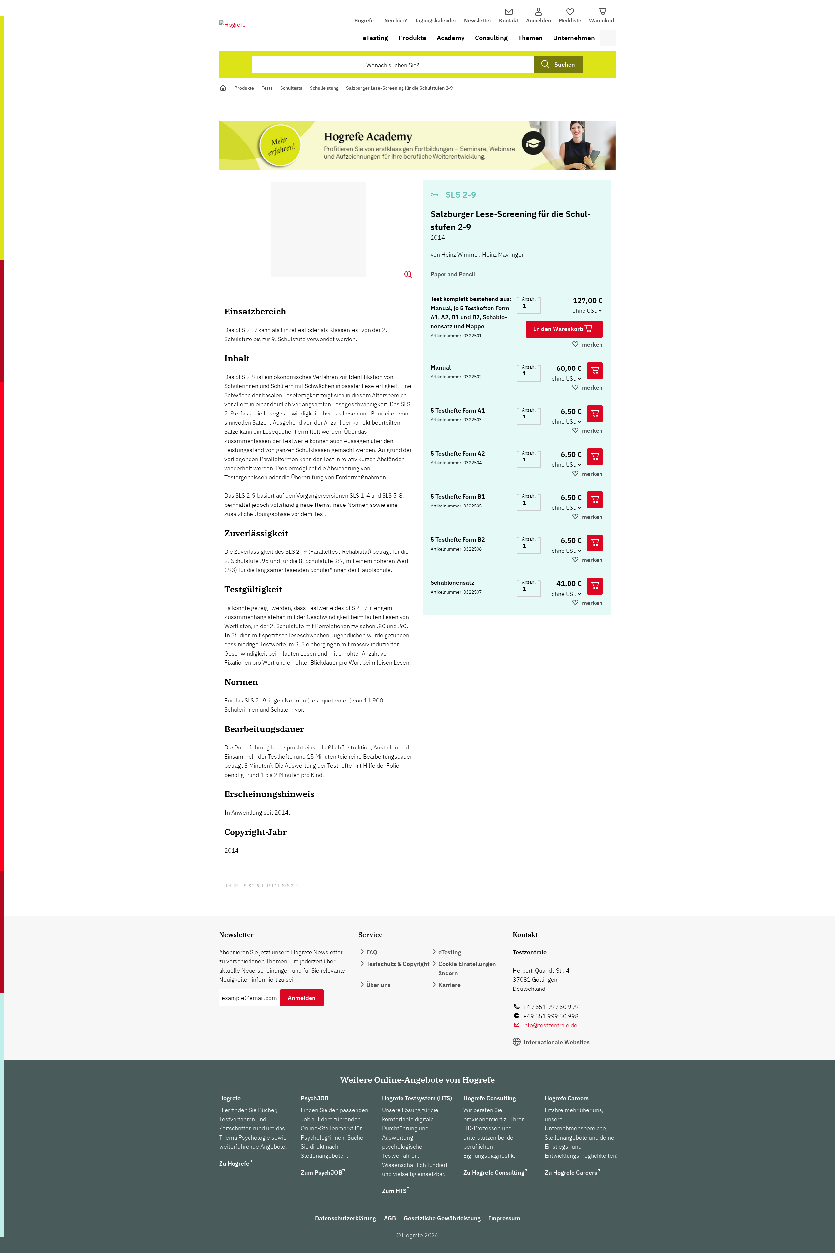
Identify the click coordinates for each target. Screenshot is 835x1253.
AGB (390, 1218)
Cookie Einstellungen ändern (467, 968)
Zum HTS (394, 1191)
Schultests (291, 88)
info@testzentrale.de (550, 1025)
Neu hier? (395, 20)
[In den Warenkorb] (595, 370)
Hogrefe (364, 20)
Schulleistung (324, 88)
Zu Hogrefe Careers (571, 1172)
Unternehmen (574, 37)
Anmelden (302, 998)
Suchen (564, 64)
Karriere (449, 985)
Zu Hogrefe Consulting (493, 1172)
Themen (530, 37)
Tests (267, 88)
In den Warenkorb (559, 329)
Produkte (412, 37)
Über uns (378, 985)
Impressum (504, 1218)
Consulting (491, 37)
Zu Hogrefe (234, 1163)
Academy (450, 37)
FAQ (371, 952)
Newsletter (477, 20)
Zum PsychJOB (321, 1172)
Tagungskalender (435, 20)
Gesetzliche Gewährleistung (442, 1218)
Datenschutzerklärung (345, 1218)
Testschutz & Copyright (398, 964)
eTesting (375, 37)
